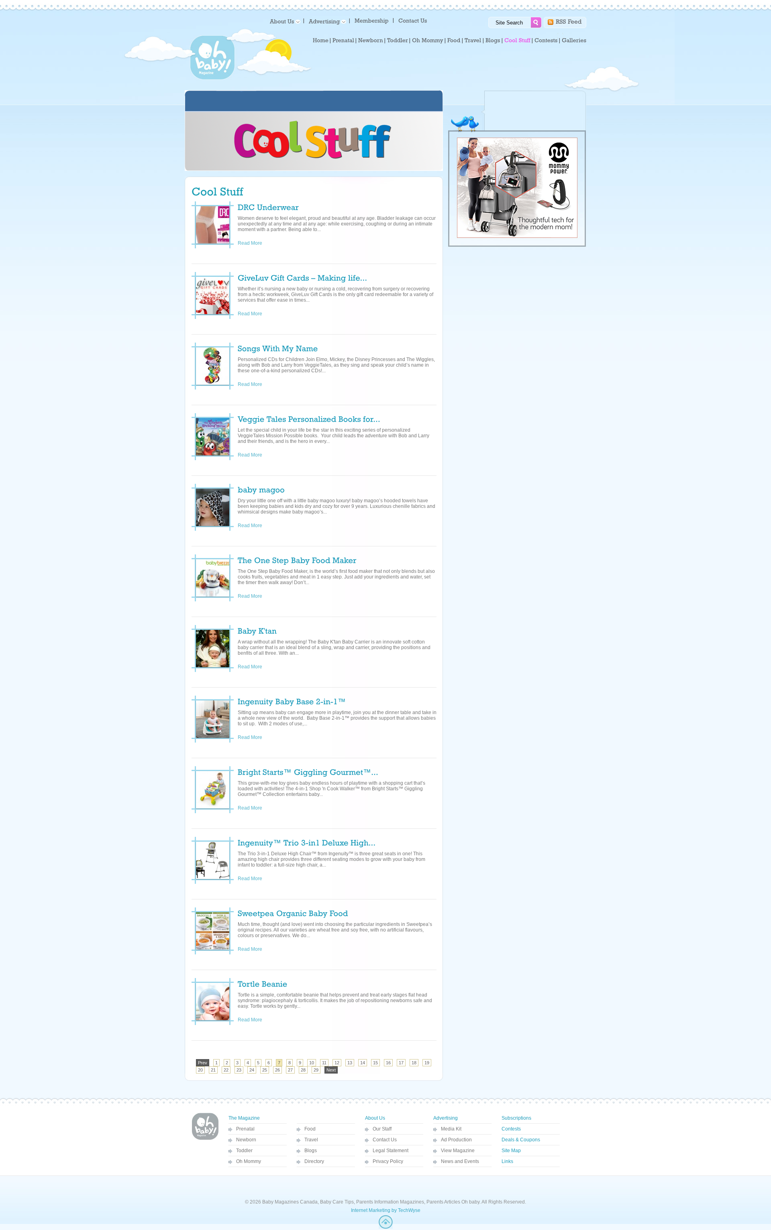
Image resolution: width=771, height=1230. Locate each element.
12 (337, 1062)
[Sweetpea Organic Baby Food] (293, 912)
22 (226, 1070)
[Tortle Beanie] (263, 983)
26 (277, 1070)
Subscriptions (516, 1118)
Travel (311, 1140)
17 (401, 1062)
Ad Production (456, 1140)
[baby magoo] (261, 489)
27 (290, 1070)
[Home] (320, 40)
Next (331, 1070)
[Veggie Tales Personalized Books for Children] (309, 418)
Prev (202, 1062)
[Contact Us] (413, 20)
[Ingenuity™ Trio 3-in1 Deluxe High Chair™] (307, 842)
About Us (375, 1118)
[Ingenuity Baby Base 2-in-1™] (292, 700)
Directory (314, 1161)
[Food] (454, 40)
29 (316, 1070)
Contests (511, 1129)
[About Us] (284, 21)
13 (349, 1062)
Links (507, 1161)
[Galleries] (574, 40)
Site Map (511, 1150)
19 (426, 1062)
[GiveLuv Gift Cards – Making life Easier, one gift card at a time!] (302, 277)
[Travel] (473, 40)
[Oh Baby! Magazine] (212, 78)
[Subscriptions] (372, 20)
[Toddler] (397, 40)
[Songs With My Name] (278, 347)
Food (310, 1129)
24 (251, 1070)
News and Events (460, 1161)
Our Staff (382, 1129)
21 (213, 1070)
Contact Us (385, 1140)
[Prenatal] (343, 40)
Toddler (244, 1150)
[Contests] (546, 40)
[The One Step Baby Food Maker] (297, 559)
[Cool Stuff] (517, 40)
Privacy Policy (388, 1161)
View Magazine (458, 1150)
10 (311, 1062)
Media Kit (451, 1129)
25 (264, 1070)
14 (362, 1062)
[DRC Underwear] (268, 206)
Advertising (445, 1118)
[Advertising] (326, 21)
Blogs (310, 1150)
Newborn (246, 1140)
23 (239, 1070)
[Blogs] (492, 40)
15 (375, 1062)
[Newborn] (370, 40)
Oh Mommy (248, 1161)
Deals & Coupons (521, 1140)
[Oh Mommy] (427, 40)
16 (388, 1062)
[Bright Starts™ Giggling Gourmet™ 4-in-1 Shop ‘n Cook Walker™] (308, 771)
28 (303, 1070)
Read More (255, 243)
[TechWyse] (386, 1227)
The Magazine (244, 1118)
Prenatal (245, 1129)
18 (414, 1062)
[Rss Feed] (569, 21)
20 (200, 1070)
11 (324, 1062)
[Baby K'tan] (257, 630)
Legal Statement (390, 1150)
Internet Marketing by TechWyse (385, 1210)
